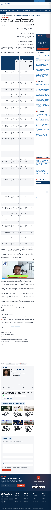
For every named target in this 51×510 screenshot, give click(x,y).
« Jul (36, 197)
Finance (45, 10)
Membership (44, 501)
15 (46, 190)
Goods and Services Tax (8, 15)
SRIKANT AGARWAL (5, 24)
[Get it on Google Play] (34, 487)
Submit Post (42, 0)
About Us (43, 495)
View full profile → (6, 378)
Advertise (43, 498)
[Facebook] (2, 499)
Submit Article (44, 496)
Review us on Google (8, 398)
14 (44, 190)
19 (40, 191)
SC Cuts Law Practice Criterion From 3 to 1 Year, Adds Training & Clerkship (23, 12)
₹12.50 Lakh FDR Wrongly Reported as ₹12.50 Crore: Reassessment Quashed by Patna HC (42, 100)
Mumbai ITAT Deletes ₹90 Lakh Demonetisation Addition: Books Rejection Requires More (42, 75)
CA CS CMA (34, 10)
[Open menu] (49, 3)
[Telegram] (5, 502)
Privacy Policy (41, 505)
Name (3, 454)
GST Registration (23, 363)
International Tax (18, 501)
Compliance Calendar (37, 500)
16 (48, 190)
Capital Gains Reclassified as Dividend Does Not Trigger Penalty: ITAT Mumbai (43, 105)
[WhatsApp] (2, 502)
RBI (40, 10)
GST (30, 10)
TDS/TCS (16, 500)
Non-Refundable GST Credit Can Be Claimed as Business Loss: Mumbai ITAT (42, 86)
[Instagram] (12, 499)
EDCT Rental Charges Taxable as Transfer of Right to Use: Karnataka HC (42, 70)
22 (46, 191)
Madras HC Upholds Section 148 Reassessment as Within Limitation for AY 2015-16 (42, 65)
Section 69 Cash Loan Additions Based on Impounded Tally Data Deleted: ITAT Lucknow (42, 120)
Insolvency (26, 500)
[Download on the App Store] (42, 487)
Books (36, 0)
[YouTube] (7, 499)
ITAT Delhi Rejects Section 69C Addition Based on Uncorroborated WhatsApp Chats (43, 116)
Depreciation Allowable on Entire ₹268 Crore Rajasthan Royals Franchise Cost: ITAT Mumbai (42, 134)
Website (3, 463)
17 (36, 191)
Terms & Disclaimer (47, 505)
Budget (9, 10)
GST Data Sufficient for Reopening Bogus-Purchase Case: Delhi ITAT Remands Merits (42, 90)
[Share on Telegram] (33, 25)
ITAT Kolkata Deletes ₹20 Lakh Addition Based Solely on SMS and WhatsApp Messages (42, 95)
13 (42, 190)
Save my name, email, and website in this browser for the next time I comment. (15, 467)
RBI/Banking (26, 498)
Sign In (47, 0)
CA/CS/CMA (26, 501)
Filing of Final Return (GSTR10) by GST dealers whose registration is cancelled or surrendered (17, 20)
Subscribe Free (21, 485)
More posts (38, 79)
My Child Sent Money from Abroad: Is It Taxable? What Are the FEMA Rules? (42, 129)
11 (38, 190)
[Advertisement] (8, 37)
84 (19, 375)
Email (3, 459)
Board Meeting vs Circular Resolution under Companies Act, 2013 (14, 382)
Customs (26, 10)
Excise (23, 10)
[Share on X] (27, 25)
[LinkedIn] (10, 499)
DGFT (38, 10)
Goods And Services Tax (11, 363)
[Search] (50, 10)
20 (42, 191)
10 (36, 190)
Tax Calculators (35, 501)
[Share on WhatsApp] (31, 25)
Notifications (35, 495)
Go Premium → (43, 48)
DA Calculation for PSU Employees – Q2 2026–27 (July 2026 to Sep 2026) (15, 385)
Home (1, 10)
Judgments (35, 498)
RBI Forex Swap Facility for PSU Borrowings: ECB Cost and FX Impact (15, 387)
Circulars (34, 496)
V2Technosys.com (20, 505)
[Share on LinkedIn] (29, 25)
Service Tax (13, 10)
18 (38, 191)
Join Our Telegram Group (21, 395)
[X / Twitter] (5, 499)
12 (40, 190)
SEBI (42, 10)
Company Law (18, 10)
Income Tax (5, 10)
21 (44, 191)
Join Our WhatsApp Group (8, 395)
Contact (43, 500)
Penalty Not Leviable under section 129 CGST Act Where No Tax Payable (43, 57)
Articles (14, 15)
